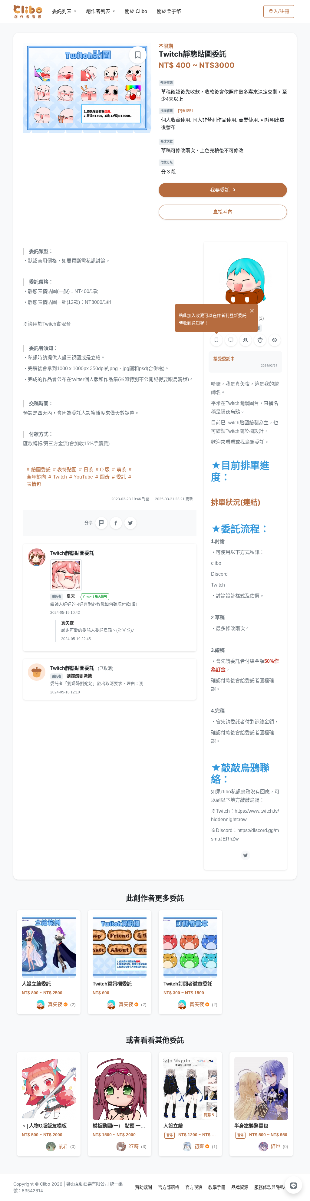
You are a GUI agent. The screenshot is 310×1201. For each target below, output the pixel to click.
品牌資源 (240, 1187)
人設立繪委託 (36, 983)
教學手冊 (217, 1187)
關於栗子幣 (163, 11)
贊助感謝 (144, 1187)
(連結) (236, 502)
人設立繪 (173, 1125)
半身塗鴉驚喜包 (251, 1125)
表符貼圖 (67, 469)
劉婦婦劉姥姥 (79, 676)
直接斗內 (222, 211)
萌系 (121, 469)
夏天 (71, 596)
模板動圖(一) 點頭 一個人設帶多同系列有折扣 (143, 1125)
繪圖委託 (41, 469)
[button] (293, 1185)
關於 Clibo (130, 11)
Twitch (60, 476)
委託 (121, 476)
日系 (88, 469)
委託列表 (58, 11)
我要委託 (220, 189)
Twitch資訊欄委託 (112, 983)
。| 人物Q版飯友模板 (44, 1125)
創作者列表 (93, 11)
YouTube (83, 476)
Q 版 (105, 469)
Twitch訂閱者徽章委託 (187, 983)
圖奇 (105, 476)
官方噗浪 (194, 1187)
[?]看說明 (185, 111)
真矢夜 (67, 623)
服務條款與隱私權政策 (275, 1187)
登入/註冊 (279, 11)
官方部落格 (169, 1187)
